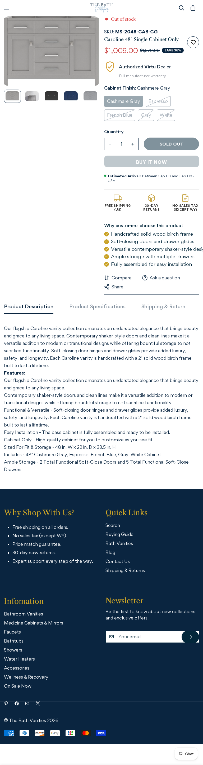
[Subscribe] (190, 637)
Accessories (16, 668)
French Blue (121, 116)
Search (112, 525)
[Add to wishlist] (193, 42)
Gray (147, 116)
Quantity (114, 131)
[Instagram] (27, 703)
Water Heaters (19, 659)
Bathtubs (14, 641)
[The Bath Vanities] (102, 8)
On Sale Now (17, 686)
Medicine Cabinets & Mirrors (33, 623)
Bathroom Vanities (23, 614)
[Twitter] (38, 703)
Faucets (12, 632)
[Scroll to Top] (191, 735)
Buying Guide (119, 534)
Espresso (160, 102)
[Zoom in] (88, 27)
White (167, 116)
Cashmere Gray (125, 102)
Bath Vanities (119, 543)
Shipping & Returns (125, 570)
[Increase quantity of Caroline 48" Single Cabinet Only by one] (132, 144)
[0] (193, 8)
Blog (110, 552)
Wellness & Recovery (26, 677)
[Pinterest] (6, 703)
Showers (13, 650)
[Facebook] (17, 703)
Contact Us (117, 561)
